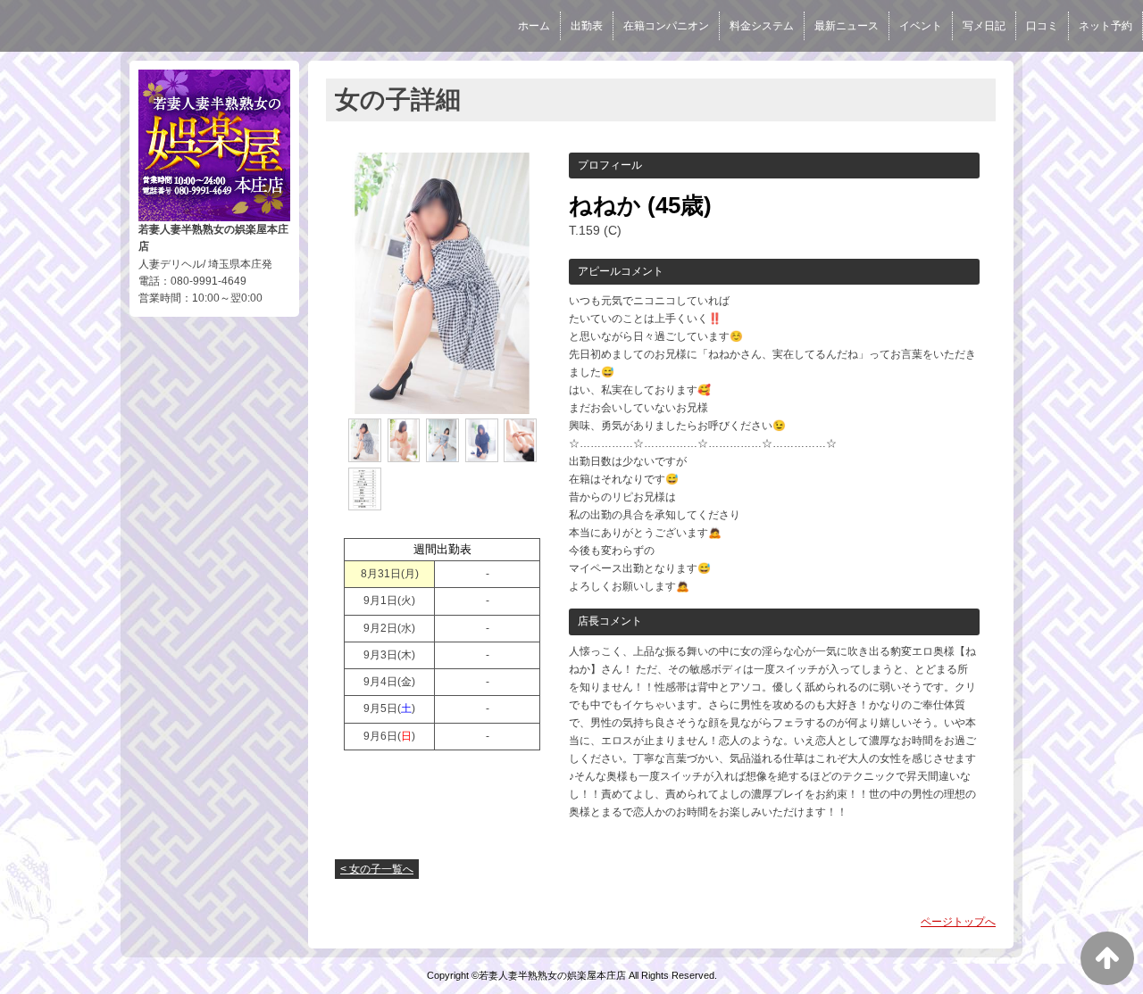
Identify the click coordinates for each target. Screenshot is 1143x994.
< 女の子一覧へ (376, 869)
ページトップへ (958, 921)
